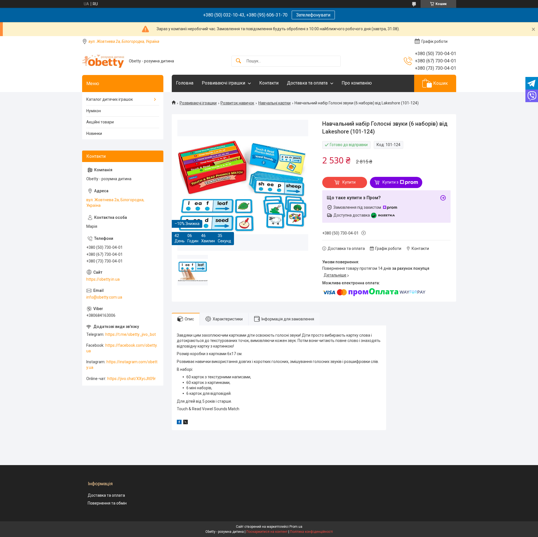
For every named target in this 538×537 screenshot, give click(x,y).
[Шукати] (238, 61)
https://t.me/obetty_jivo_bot (130, 334)
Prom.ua (295, 527)
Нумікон (93, 111)
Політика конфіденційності (311, 532)
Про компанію (357, 83)
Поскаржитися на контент (266, 532)
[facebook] (179, 423)
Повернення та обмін (107, 503)
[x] (185, 423)
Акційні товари (100, 122)
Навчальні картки (274, 103)
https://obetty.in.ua (103, 279)
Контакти (269, 83)
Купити (349, 182)
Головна (184, 83)
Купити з (390, 182)
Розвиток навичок (237, 103)
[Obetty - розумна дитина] (103, 61)
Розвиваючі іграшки (223, 83)
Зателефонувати (313, 15)
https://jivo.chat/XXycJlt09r (131, 378)
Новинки (94, 133)
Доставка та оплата (307, 83)
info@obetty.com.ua (104, 297)
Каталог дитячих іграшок (109, 99)
